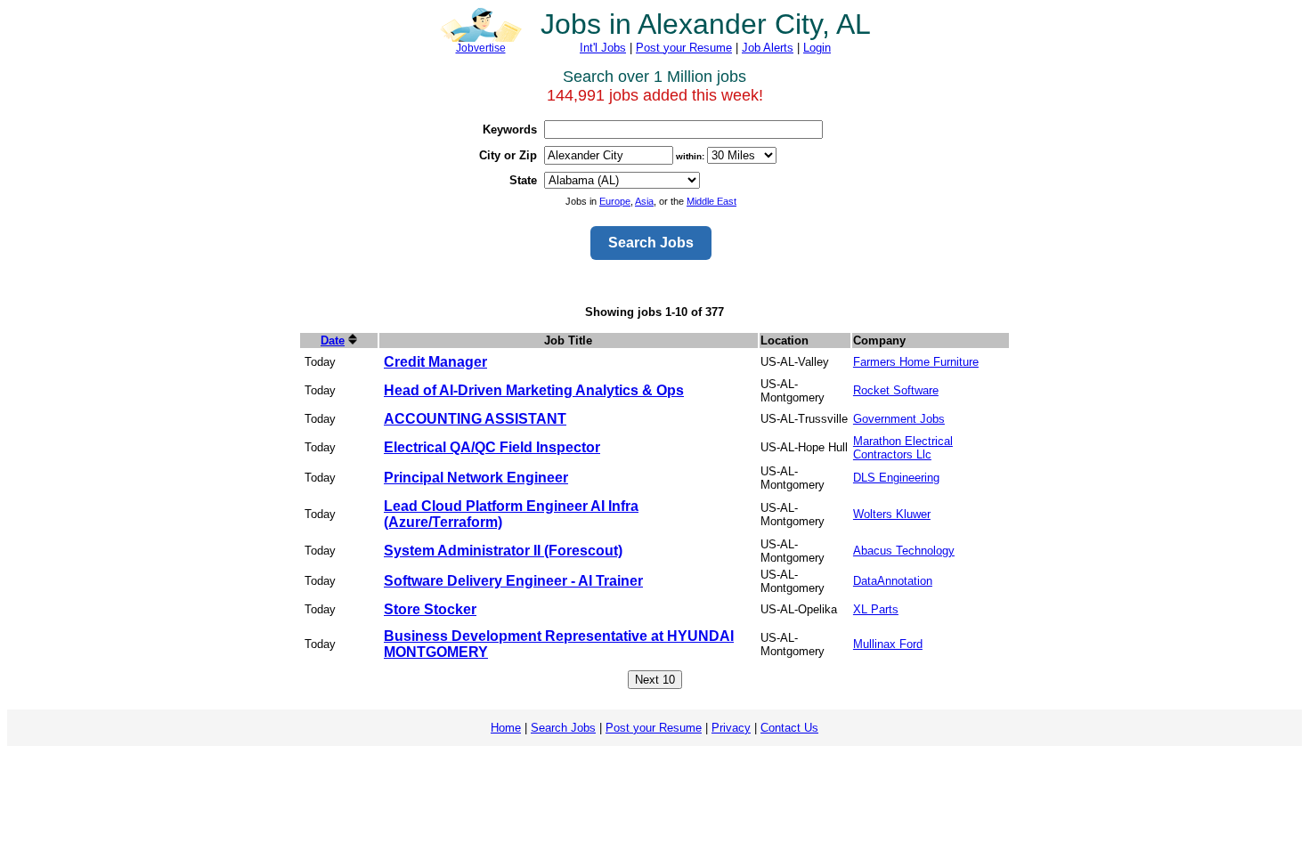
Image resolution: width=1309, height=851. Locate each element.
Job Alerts (767, 47)
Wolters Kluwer (892, 514)
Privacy (731, 727)
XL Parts (875, 609)
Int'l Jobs (603, 47)
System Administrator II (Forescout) (503, 550)
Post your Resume (684, 47)
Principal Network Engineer (476, 477)
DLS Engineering (896, 477)
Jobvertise (481, 48)
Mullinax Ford (888, 644)
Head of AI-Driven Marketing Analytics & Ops (534, 390)
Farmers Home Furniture (916, 362)
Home (506, 727)
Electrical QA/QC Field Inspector (492, 447)
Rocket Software (896, 390)
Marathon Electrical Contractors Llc (903, 447)
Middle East (711, 201)
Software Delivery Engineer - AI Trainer (513, 580)
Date (333, 340)
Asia (644, 201)
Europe (614, 201)
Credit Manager (435, 361)
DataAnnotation (892, 581)
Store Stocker (430, 609)
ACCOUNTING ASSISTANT (475, 418)
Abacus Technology (904, 550)
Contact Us (789, 727)
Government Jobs (899, 419)
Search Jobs (563, 727)
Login (817, 47)
